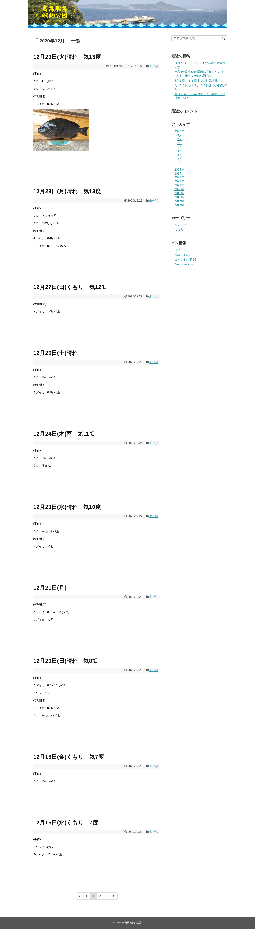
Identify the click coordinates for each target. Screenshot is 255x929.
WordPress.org (184, 264)
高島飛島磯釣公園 (132, 922)
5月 (179, 147)
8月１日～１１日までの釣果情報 (196, 80)
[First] (79, 896)
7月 (179, 139)
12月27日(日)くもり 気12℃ (70, 287)
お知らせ (180, 225)
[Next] (107, 896)
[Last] (114, 896)
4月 (179, 151)
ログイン (180, 250)
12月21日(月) (49, 587)
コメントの (185, 259)
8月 (179, 135)
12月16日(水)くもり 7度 (65, 822)
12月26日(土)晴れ (55, 353)
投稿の (182, 254)
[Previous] (86, 896)
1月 (179, 162)
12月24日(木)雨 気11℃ (63, 434)
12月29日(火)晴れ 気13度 (67, 57)
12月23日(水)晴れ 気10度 (67, 507)
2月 (179, 158)
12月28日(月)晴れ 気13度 (67, 191)
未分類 (153, 66)
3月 (179, 155)
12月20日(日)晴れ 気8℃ (65, 661)
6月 (179, 143)
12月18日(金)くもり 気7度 (68, 757)
